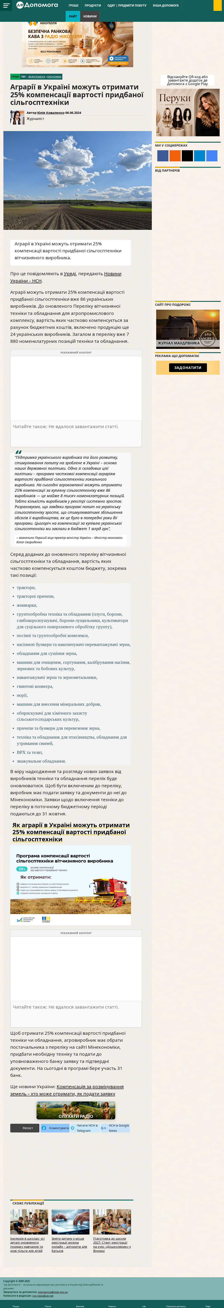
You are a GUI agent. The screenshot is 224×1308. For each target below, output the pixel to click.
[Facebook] (162, 155)
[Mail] (187, 155)
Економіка (54, 76)
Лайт (73, 16)
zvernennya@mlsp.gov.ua (53, 1292)
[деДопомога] (37, 4)
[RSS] (175, 155)
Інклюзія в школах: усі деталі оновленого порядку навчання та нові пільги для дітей (27, 1244)
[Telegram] (199, 155)
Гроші (73, 5)
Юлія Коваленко (50, 113)
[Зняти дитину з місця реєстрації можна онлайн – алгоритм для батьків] (70, 1221)
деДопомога (36, 76)
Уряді (70, 273)
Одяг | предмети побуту (127, 5)
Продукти (93, 5)
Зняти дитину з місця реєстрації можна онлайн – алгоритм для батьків (69, 1244)
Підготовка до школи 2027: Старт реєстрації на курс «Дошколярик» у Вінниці (112, 1244)
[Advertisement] (76, 386)
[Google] (211, 155)
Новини (90, 16)
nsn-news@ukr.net (42, 1295)
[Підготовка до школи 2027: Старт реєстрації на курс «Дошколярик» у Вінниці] (112, 1221)
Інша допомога (166, 5)
